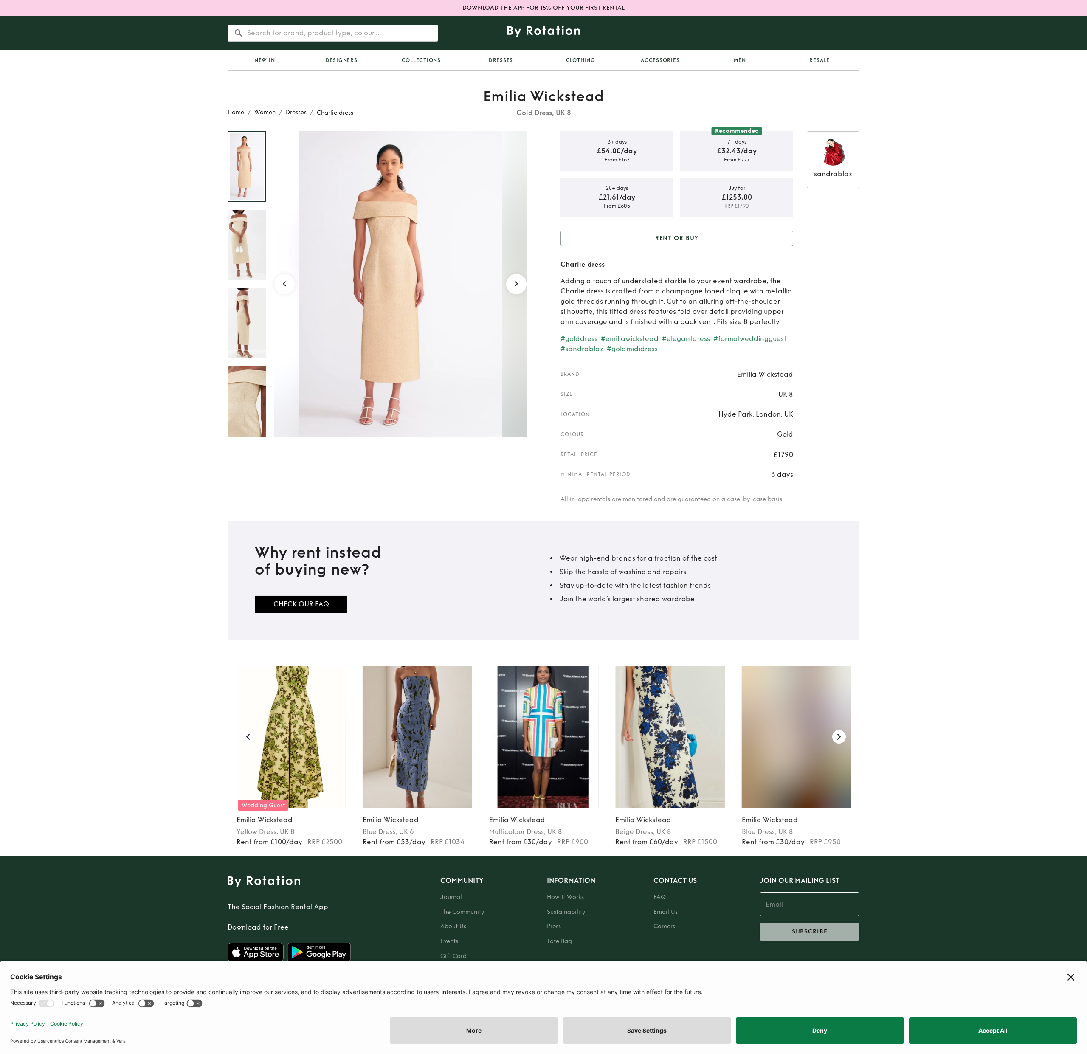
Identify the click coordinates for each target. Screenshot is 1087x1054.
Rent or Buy (677, 238)
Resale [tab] (819, 60)
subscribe (810, 931)
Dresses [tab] (501, 60)
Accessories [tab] (660, 60)
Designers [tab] (342, 60)
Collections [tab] (421, 60)
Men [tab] (740, 60)
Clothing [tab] (580, 60)
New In (264, 60)
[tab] (264, 60)
